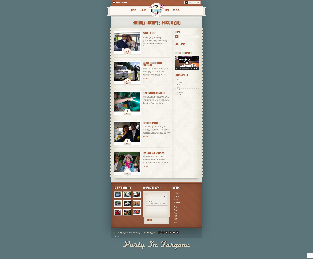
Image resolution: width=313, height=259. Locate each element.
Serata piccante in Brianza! (154, 93)
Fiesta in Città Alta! (150, 123)
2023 (176, 209)
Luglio (177, 195)
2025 (176, 206)
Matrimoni (181, 92)
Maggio (177, 198)
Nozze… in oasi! (149, 33)
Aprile (177, 199)
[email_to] (174, 232)
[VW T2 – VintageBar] (127, 212)
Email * (147, 198)
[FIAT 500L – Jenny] (127, 203)
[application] (187, 63)
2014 (176, 222)
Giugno (177, 196)
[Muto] (194, 68)
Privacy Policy (117, 236)
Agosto (177, 193)
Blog (167, 10)
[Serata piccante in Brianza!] (127, 103)
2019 (176, 215)
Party (180, 94)
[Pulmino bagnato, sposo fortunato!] (127, 72)
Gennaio (177, 203)
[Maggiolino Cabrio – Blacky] (118, 203)
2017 (176, 218)
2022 (176, 210)
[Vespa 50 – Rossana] (137, 203)
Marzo (177, 201)
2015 (176, 221)
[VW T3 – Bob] (137, 194)
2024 (176, 207)
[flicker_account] (166, 232)
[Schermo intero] (197, 68)
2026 (176, 192)
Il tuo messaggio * (149, 201)
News (178, 79)
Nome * (147, 194)
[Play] (177, 68)
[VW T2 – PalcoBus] (118, 212)
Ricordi (180, 82)
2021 (176, 212)
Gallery (143, 10)
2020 (176, 213)
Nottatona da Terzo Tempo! (153, 153)
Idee (180, 89)
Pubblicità (181, 97)
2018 (176, 216)
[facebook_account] (159, 232)
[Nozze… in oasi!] (127, 42)
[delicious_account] (114, 2)
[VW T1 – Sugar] (118, 194)
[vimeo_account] (170, 232)
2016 (176, 219)
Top (179, 84)
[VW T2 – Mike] (127, 194)
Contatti (176, 10)
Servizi (133, 10)
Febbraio (178, 202)
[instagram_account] (163, 232)
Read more (145, 45)
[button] (187, 63)
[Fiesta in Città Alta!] (127, 133)
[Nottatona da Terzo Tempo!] (127, 163)
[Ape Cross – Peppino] (137, 212)
